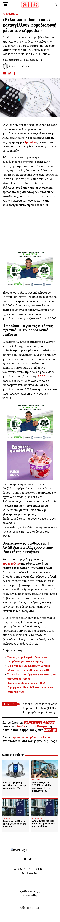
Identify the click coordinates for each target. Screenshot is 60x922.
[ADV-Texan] (30, 268)
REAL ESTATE (36, 779)
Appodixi (30, 142)
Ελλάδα (20, 726)
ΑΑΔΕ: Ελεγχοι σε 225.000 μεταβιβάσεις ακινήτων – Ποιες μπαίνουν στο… (43, 786)
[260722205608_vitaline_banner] (30, 460)
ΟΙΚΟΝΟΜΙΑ (10, 14)
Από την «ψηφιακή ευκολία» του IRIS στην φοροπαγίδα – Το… (14, 785)
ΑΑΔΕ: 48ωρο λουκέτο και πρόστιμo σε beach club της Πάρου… (43, 823)
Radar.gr (50, 730)
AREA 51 (5, 780)
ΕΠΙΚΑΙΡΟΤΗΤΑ (37, 818)
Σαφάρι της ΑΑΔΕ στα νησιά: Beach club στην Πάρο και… (14, 824)
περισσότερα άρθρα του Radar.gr (32, 737)
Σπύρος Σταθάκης (19, 66)
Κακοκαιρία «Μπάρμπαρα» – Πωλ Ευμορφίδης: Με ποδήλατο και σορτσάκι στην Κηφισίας (30, 687)
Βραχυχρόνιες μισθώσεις (39, 712)
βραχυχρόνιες (11, 563)
